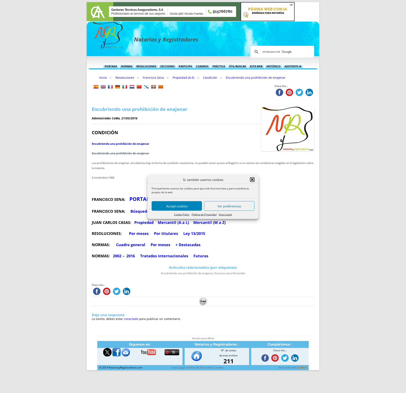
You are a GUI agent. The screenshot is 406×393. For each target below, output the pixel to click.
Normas (126, 66)
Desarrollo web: (292, 367)
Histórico (273, 66)
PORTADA (141, 198)
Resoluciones (146, 66)
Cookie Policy (181, 214)
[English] (103, 87)
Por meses (139, 233)
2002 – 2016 (124, 255)
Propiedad (144, 222)
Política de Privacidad (204, 214)
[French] (110, 87)
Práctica (219, 66)
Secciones (167, 66)
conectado (131, 319)
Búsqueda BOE (144, 211)
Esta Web (256, 66)
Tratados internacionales (164, 255)
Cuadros (202, 66)
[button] (252, 179)
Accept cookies (177, 206)
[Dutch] (131, 87)
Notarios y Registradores (166, 39)
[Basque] (153, 87)
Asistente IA (293, 66)
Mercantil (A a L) (173, 222)
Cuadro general (130, 244)
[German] (117, 87)
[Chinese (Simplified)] (139, 87)
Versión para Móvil (203, 338)
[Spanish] (96, 87)
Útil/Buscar (237, 66)
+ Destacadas (188, 244)
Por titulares (166, 233)
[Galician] (146, 87)
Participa (185, 66)
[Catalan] (160, 87)
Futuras (200, 255)
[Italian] (124, 87)
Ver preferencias (229, 206)
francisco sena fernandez (229, 273)
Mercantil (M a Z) (209, 222)
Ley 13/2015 (194, 233)
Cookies (219, 367)
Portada (111, 66)
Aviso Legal (225, 214)
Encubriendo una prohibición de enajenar (120, 144)
